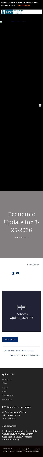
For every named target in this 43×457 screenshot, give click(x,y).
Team (4, 383)
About (5, 387)
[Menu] (40, 106)
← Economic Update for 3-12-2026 (18, 351)
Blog (4, 392)
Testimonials (8, 395)
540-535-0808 (8, 418)
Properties (7, 379)
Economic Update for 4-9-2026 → (25, 355)
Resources (7, 399)
